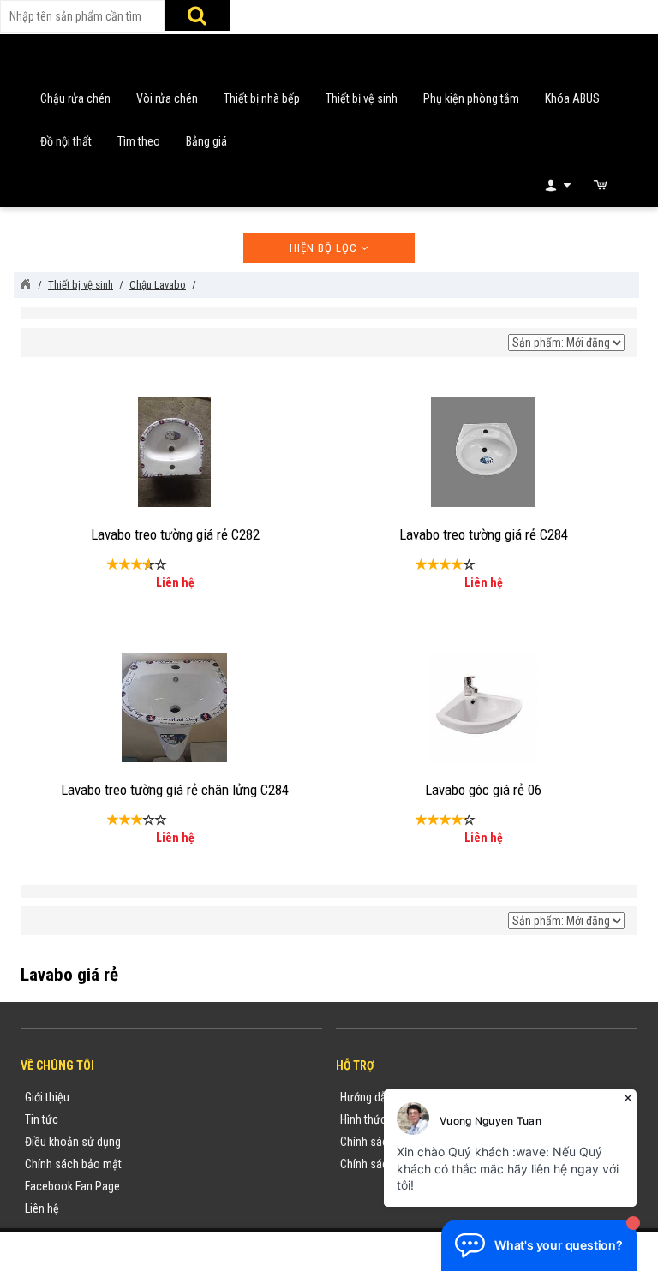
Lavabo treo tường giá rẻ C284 (483, 534)
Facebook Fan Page (72, 1186)
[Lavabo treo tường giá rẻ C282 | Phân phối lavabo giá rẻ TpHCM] (174, 450)
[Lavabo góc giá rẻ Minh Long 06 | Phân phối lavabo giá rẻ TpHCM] (482, 706)
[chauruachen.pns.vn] (25, 284)
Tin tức (41, 1119)
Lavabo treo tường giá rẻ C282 (175, 534)
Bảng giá (206, 141)
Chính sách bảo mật (73, 1164)
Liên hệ (42, 1208)
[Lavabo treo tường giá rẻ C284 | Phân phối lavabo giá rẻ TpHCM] (483, 450)
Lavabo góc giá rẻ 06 (483, 789)
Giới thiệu (47, 1097)
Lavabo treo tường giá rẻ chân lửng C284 (175, 789)
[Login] (556, 184)
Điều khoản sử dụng (73, 1142)
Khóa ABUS (572, 98)
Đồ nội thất (66, 141)
